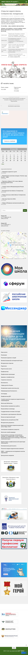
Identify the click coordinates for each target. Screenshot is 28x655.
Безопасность (4, 382)
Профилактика (4, 371)
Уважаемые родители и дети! (9, 171)
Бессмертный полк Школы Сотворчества (12, 190)
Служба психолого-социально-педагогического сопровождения (13, 400)
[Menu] (26, 1)
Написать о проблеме (9, 141)
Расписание (4, 355)
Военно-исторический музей (8, 417)
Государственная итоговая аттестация (10, 411)
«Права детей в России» (7, 385)
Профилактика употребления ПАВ (9, 419)
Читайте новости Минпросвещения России (13, 186)
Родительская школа (6, 368)
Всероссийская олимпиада (8, 408)
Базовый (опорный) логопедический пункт (12, 360)
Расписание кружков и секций (8, 357)
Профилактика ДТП (6, 396)
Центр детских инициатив (7, 455)
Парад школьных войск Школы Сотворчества (13, 194)
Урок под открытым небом (9, 198)
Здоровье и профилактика (7, 377)
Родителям (4, 366)
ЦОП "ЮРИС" (21, 651)
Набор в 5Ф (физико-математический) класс (13, 203)
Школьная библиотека (6, 403)
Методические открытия (7, 363)
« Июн (2, 164)
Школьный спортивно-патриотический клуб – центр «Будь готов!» (12, 426)
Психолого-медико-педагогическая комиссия (12, 448)
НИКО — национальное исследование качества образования (13, 452)
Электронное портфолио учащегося (10, 429)
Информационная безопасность (9, 390)
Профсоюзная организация (8, 374)
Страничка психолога (6, 379)
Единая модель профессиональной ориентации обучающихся (13, 442)
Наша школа (4, 352)
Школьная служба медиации (8, 432)
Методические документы (7, 422)
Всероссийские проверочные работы (10, 406)
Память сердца (4, 87)
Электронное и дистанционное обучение (11, 414)
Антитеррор (4, 393)
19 (10, 158)
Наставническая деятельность (8, 445)
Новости (3, 7)
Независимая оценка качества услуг (10, 388)
